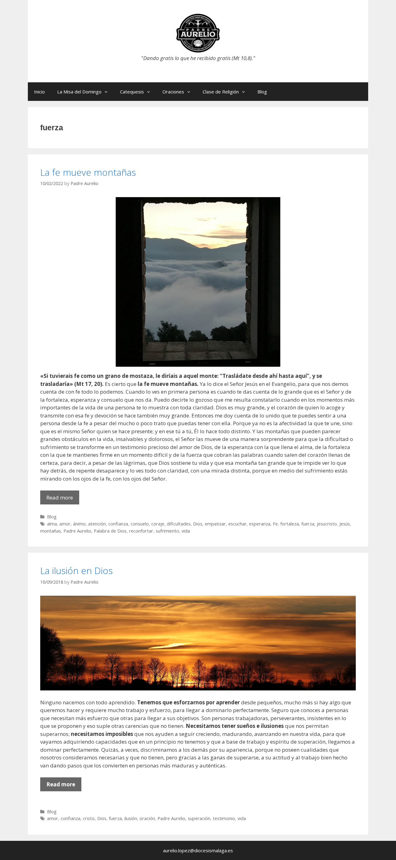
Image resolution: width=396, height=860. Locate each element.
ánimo (79, 524)
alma (52, 524)
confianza (118, 524)
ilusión (130, 818)
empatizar (215, 524)
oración (147, 818)
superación (199, 818)
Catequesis (132, 92)
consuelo (140, 524)
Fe (275, 524)
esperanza (259, 524)
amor (65, 524)
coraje (157, 524)
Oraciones (173, 92)
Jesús (344, 524)
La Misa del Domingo (79, 92)
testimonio (224, 818)
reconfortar (141, 531)
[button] (107, 91)
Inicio (39, 92)
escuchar (237, 524)
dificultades (179, 524)
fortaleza (289, 524)
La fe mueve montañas (88, 172)
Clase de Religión (221, 92)
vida (186, 531)
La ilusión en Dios (76, 570)
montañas (50, 531)
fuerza (307, 524)
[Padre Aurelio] (198, 32)
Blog (262, 92)
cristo (89, 818)
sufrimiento (167, 531)
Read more (62, 499)
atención (97, 524)
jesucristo (327, 524)
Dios (197, 524)
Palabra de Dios (110, 531)
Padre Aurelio (77, 531)
